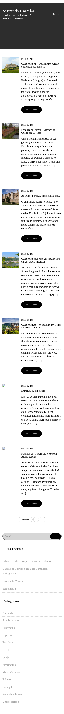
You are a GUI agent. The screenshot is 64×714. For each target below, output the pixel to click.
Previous (25, 519)
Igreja (5, 657)
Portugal (7, 687)
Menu (57, 14)
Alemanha (8, 613)
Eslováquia (8, 627)
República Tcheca (12, 694)
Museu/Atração (11, 672)
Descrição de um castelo (33, 390)
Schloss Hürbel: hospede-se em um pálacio (26, 561)
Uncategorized (10, 701)
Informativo (9, 664)
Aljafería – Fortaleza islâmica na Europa (40, 195)
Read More (31, 110)
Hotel (5, 650)
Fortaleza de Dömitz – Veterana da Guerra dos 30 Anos (38, 131)
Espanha (7, 635)
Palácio (6, 679)
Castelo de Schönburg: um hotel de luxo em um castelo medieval (40, 260)
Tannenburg (9, 588)
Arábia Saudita (10, 620)
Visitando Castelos (18, 10)
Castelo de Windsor (13, 580)
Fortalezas (8, 642)
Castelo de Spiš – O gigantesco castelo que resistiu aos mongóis (40, 65)
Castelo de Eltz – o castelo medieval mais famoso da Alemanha (41, 326)
